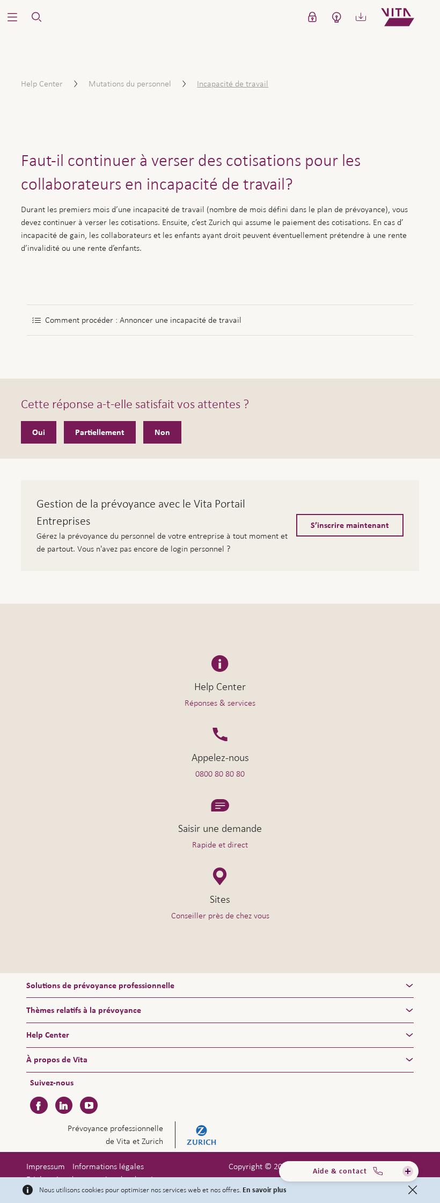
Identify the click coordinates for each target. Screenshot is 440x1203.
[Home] (406, 17)
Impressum (45, 1166)
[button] (12, 17)
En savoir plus (265, 1190)
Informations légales (108, 1166)
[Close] (412, 1190)
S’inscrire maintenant (350, 525)
